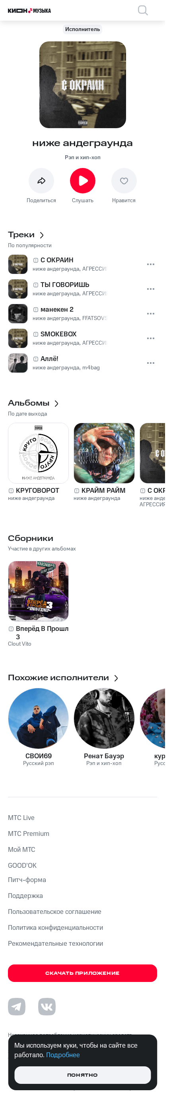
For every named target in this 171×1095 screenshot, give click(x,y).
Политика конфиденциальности (55, 928)
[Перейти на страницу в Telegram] (16, 1006)
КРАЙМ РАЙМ (104, 491)
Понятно (82, 1075)
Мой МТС (21, 850)
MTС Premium (28, 834)
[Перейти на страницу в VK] (47, 1006)
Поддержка (25, 896)
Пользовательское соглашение (54, 912)
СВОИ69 (38, 756)
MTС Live (21, 818)
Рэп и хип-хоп (83, 158)
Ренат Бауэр (104, 756)
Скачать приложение (82, 973)
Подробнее (63, 1055)
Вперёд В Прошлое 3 (46, 633)
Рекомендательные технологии (55, 944)
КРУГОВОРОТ (37, 491)
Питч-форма (27, 880)
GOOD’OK (22, 866)
